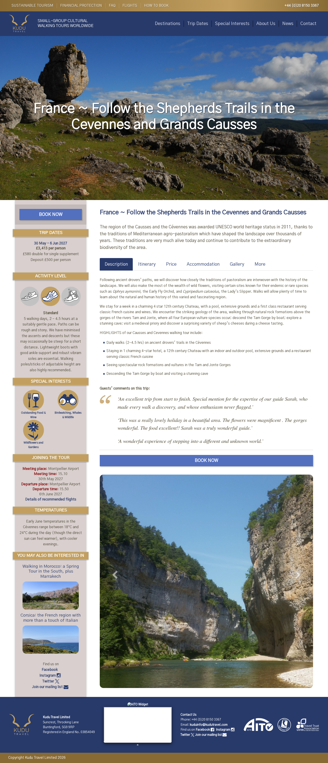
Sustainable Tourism (32, 5)
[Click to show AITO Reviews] (137, 704)
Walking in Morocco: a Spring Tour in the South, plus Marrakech (51, 571)
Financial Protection (81, 5)
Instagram (48, 675)
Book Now (206, 460)
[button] (116, 579)
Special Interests (232, 23)
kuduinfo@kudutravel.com (209, 724)
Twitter (48, 681)
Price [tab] (171, 264)
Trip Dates (197, 23)
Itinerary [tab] (147, 264)
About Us (265, 23)
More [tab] (260, 264)
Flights (129, 5)
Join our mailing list (48, 687)
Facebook (50, 669)
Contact (308, 23)
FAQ (112, 5)
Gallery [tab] (237, 264)
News (287, 23)
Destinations (167, 23)
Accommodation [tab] (203, 264)
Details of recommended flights (50, 499)
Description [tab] (116, 264)
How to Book (156, 5)
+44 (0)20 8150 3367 (301, 5)
